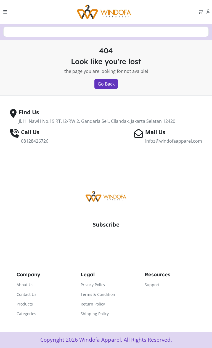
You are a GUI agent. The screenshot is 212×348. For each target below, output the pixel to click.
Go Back (106, 84)
